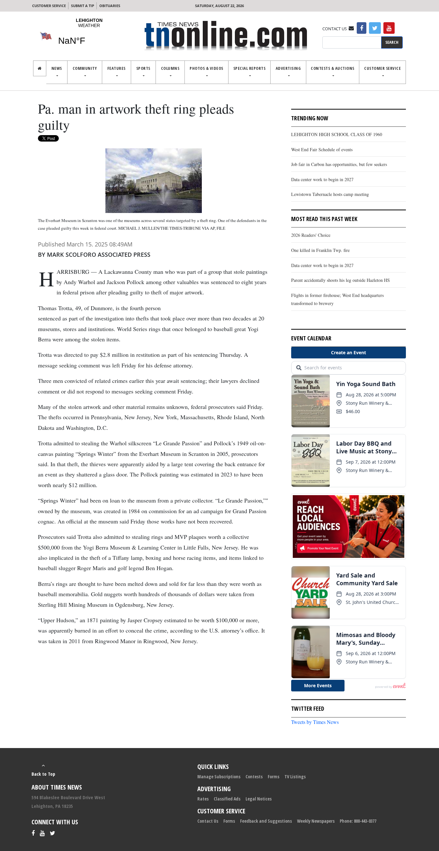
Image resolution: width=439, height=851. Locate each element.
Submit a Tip (82, 5)
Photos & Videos (206, 68)
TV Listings (295, 776)
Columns (170, 68)
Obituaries (109, 5)
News (56, 68)
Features (116, 68)
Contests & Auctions (332, 68)
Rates (203, 799)
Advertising (288, 68)
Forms (273, 776)
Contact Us (207, 821)
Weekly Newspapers (316, 821)
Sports (143, 68)
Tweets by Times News (315, 721)
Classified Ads (227, 799)
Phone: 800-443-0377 (358, 821)
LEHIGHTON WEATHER (89, 36)
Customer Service (49, 5)
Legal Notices (259, 799)
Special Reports (249, 68)
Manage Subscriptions (218, 776)
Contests (254, 776)
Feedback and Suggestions (266, 821)
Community (85, 68)
